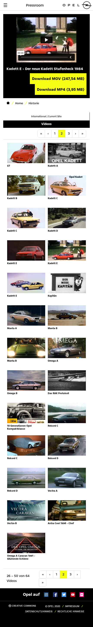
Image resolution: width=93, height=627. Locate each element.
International (38, 116)
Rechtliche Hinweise (71, 611)
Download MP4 (60, 89)
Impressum (72, 606)
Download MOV (58, 78)
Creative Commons (23, 606)
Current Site (55, 116)
